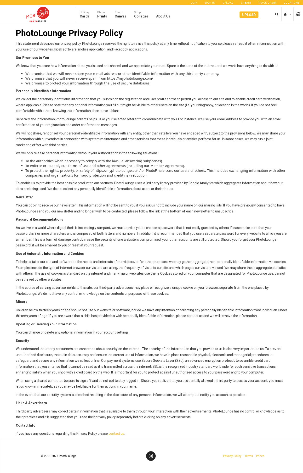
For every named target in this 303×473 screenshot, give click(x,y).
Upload (228, 2)
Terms (249, 456)
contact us (116, 433)
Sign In (210, 2)
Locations (291, 2)
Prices (260, 456)
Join (194, 2)
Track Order (267, 2)
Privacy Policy (232, 456)
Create (246, 2)
